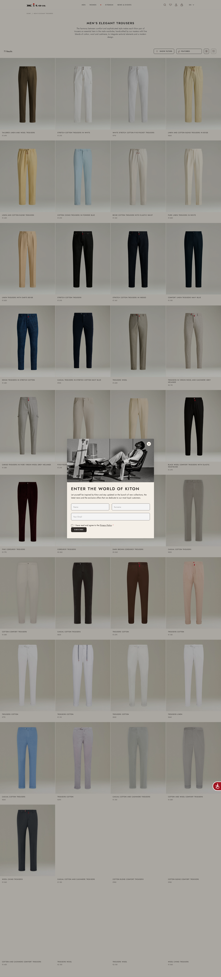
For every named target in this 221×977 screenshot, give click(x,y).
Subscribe (79, 530)
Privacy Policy (106, 525)
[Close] (149, 444)
